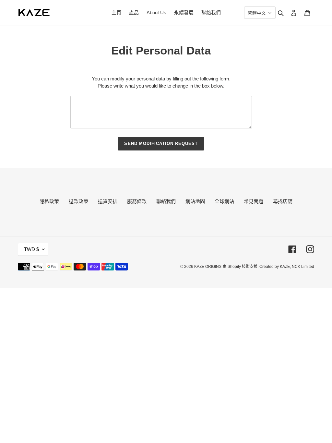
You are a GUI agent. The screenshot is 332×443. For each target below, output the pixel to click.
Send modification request (161, 143)
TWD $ (31, 249)
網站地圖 (195, 201)
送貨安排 (107, 201)
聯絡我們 (166, 201)
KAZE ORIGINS (207, 266)
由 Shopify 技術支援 (240, 266)
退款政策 (78, 201)
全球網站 (224, 201)
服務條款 (137, 201)
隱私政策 (49, 201)
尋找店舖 (282, 201)
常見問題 (253, 201)
